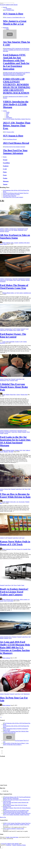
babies (12, 292)
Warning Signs (23, 394)
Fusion (5, 178)
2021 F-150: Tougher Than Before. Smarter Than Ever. (16, 125)
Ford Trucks (16, 599)
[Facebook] (4, 1)
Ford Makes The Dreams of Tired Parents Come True (14, 286)
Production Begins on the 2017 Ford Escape (16, 797)
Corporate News (13, 228)
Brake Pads (13, 394)
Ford (17, 292)
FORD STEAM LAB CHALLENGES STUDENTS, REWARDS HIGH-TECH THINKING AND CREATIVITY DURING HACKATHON (16, 86)
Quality (8, 112)
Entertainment (20, 228)
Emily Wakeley (6, 394)
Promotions (8, 8)
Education (15, 278)
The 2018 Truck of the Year (9, 195)
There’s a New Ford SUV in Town (11, 194)
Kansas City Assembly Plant (23, 549)
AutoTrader (11, 341)
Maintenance (3, 380)
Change (18, 394)
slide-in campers (24, 599)
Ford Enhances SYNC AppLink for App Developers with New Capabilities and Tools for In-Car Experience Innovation (16, 61)
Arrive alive (13, 501)
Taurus (5, 184)
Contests (6, 228)
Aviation (17, 450)
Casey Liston (6, 341)
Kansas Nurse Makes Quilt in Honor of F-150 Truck (15, 543)
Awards (17, 341)
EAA (21, 450)
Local (23, 537)
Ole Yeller (11, 451)
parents (21, 292)
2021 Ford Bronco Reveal (16, 143)
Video (7, 29)
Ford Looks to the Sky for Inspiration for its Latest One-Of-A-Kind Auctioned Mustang (15, 441)
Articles (5, 110)
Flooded (27, 501)
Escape (5, 160)
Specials (5, 7)
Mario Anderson (6, 242)
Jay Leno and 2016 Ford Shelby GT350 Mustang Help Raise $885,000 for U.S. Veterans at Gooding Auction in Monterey (15, 647)
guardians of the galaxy (24, 242)
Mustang (6, 181)
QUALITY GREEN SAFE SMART (10, 843)
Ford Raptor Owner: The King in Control (13, 335)
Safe (7, 115)
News (25, 230)
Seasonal (2, 231)
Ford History (9, 117)
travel (5, 600)
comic (12, 242)
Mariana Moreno (7, 292)
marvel (1, 244)
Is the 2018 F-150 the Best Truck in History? (16, 744)
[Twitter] (1, 1)
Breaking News (8, 636)
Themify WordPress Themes (19, 845)
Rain (1, 503)
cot (15, 292)
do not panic (22, 501)
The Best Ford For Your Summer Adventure (15, 152)
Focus (5, 175)
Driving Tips (7, 379)
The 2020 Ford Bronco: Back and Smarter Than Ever (15, 193)
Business (6, 430)
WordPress (8, 845)
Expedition (6, 163)
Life (12, 230)
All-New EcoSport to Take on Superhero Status (15, 236)
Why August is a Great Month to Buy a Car (14, 22)
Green (7, 113)
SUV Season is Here (13, 13)
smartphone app (27, 292)
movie (5, 244)
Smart (7, 116)
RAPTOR (2, 343)
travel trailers (10, 600)
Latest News (8, 230)
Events (26, 228)
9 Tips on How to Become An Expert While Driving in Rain (15, 495)
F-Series (18, 329)
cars (17, 501)
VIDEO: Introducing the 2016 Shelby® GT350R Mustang (15, 104)
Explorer (6, 166)
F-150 (5, 169)
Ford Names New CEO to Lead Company (13, 197)
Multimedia (5, 27)
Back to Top (3, 817)
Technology (3, 281)
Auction (12, 450)
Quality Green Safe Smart (12, 837)
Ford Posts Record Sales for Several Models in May (15, 812)
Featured (2, 230)
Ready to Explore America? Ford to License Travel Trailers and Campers (14, 592)
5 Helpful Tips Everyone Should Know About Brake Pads (14, 387)
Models (5, 157)
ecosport (16, 242)
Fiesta (5, 172)
